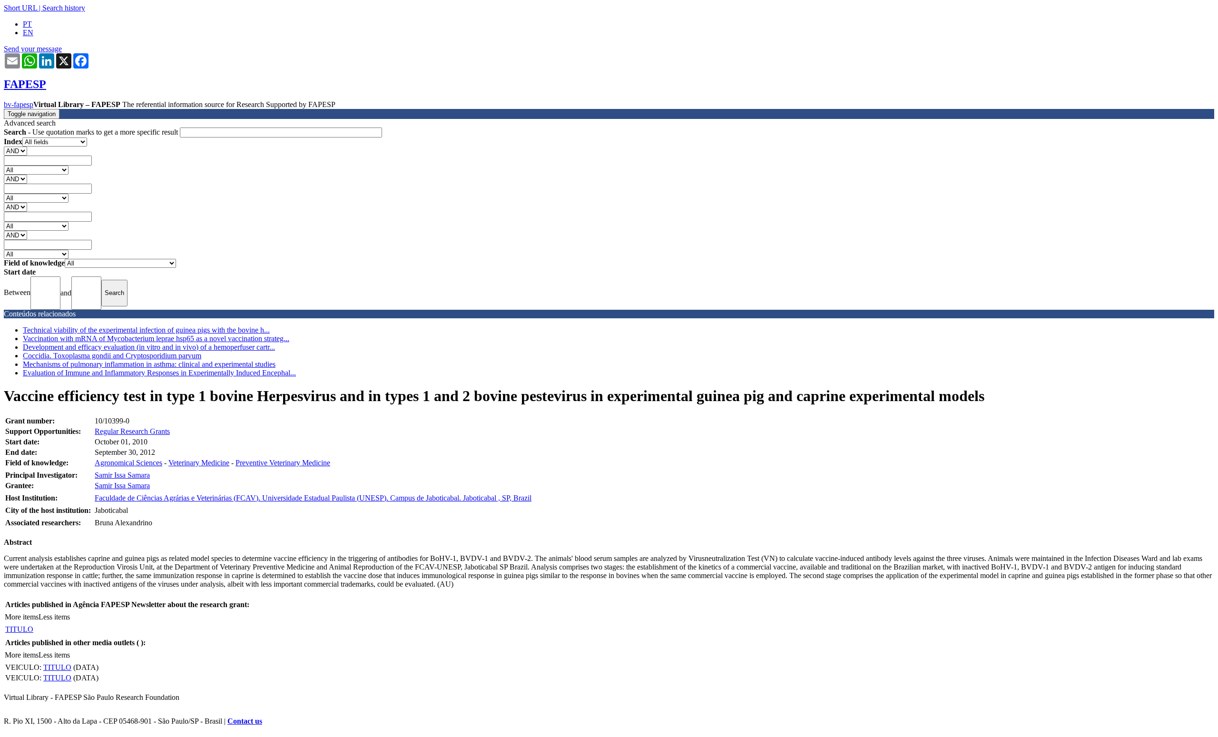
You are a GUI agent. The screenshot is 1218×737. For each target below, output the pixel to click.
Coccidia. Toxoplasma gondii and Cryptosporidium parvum (112, 356)
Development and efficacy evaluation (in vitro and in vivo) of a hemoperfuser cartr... (149, 347)
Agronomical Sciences (128, 463)
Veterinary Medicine (198, 463)
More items (22, 617)
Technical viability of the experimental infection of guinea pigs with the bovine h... (146, 330)
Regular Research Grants (132, 431)
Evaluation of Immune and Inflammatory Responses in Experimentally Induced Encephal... (159, 373)
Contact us (244, 721)
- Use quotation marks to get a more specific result (92, 132)
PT (27, 24)
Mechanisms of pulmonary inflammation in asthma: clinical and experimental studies (149, 364)
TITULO (19, 629)
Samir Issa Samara (122, 475)
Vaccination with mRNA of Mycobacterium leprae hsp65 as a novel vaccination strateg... (156, 338)
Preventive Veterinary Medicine (283, 463)
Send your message (33, 49)
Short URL (20, 8)
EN (28, 33)
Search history (63, 8)
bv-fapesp (18, 104)
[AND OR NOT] (15, 151)
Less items (54, 617)
